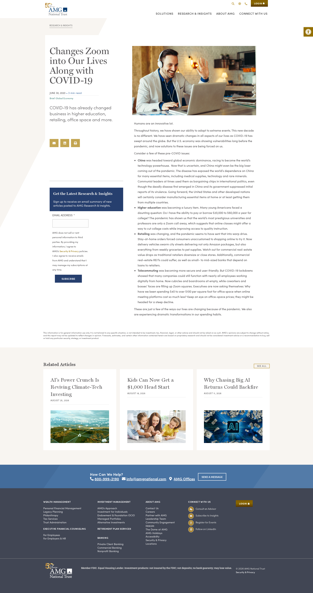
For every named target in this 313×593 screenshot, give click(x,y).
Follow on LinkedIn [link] (206, 529)
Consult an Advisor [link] (206, 508)
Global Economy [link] (64, 98)
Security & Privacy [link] (245, 572)
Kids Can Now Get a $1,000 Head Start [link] (150, 383)
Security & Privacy (69, 251)
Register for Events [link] (206, 522)
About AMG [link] (153, 501)
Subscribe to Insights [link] (207, 515)
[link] (308, 32)
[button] (240, 4)
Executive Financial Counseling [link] (64, 528)
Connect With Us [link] (199, 501)
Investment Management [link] (114, 501)
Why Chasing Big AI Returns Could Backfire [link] (231, 383)
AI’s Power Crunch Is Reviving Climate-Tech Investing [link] (77, 387)
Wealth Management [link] (57, 501)
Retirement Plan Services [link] (114, 528)
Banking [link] (102, 537)
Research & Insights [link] (60, 25)
